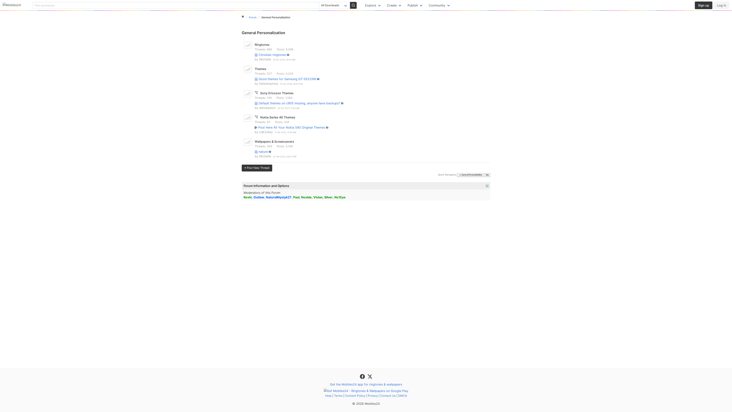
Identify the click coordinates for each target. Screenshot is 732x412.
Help (328, 396)
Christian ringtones (272, 55)
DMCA (402, 396)
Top (487, 175)
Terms (338, 396)
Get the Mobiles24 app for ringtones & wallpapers (366, 384)
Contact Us (388, 396)
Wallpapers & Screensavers (274, 141)
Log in (721, 5)
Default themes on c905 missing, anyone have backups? (299, 103)
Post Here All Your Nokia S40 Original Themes (291, 127)
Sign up (703, 5)
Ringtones (262, 45)
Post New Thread (256, 167)
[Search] (353, 5)
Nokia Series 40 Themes (277, 117)
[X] (369, 376)
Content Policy (355, 396)
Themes (260, 69)
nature (263, 152)
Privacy (373, 396)
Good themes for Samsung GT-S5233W (287, 79)
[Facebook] (363, 376)
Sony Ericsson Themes (277, 93)
